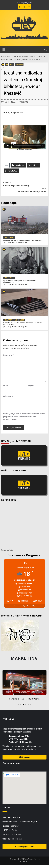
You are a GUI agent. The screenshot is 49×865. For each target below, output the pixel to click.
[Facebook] (20, 6)
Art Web (27, 859)
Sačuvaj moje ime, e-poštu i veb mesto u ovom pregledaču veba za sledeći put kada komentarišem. (24, 416)
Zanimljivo (19, 64)
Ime (5, 385)
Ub (7, 64)
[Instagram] (24, 6)
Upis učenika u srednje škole (32, 190)
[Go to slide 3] (23, 704)
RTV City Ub (22, 101)
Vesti (11, 64)
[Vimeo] (29, 6)
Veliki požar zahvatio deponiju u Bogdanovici (22, 240)
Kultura (8, 320)
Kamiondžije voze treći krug (16, 184)
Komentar (8, 355)
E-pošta (30, 385)
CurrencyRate (7, 550)
